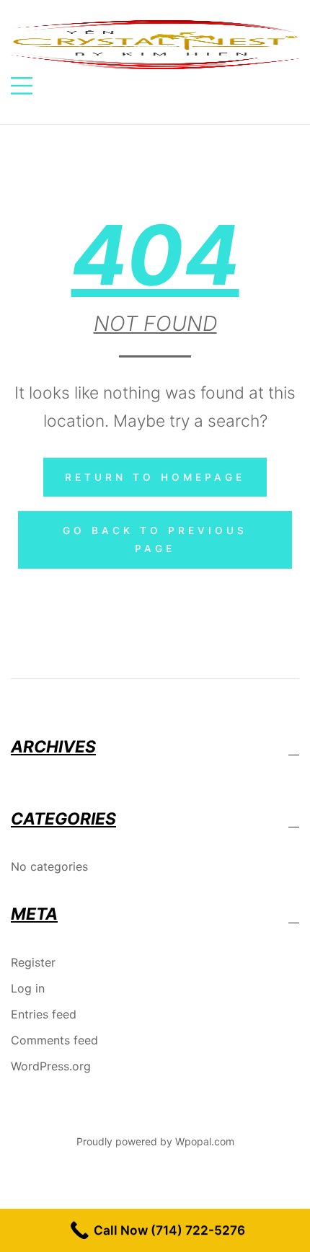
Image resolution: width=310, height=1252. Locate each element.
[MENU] (21, 88)
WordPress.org (51, 1066)
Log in (28, 988)
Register (33, 962)
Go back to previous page (155, 539)
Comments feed (54, 1040)
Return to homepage (155, 477)
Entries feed (43, 1014)
